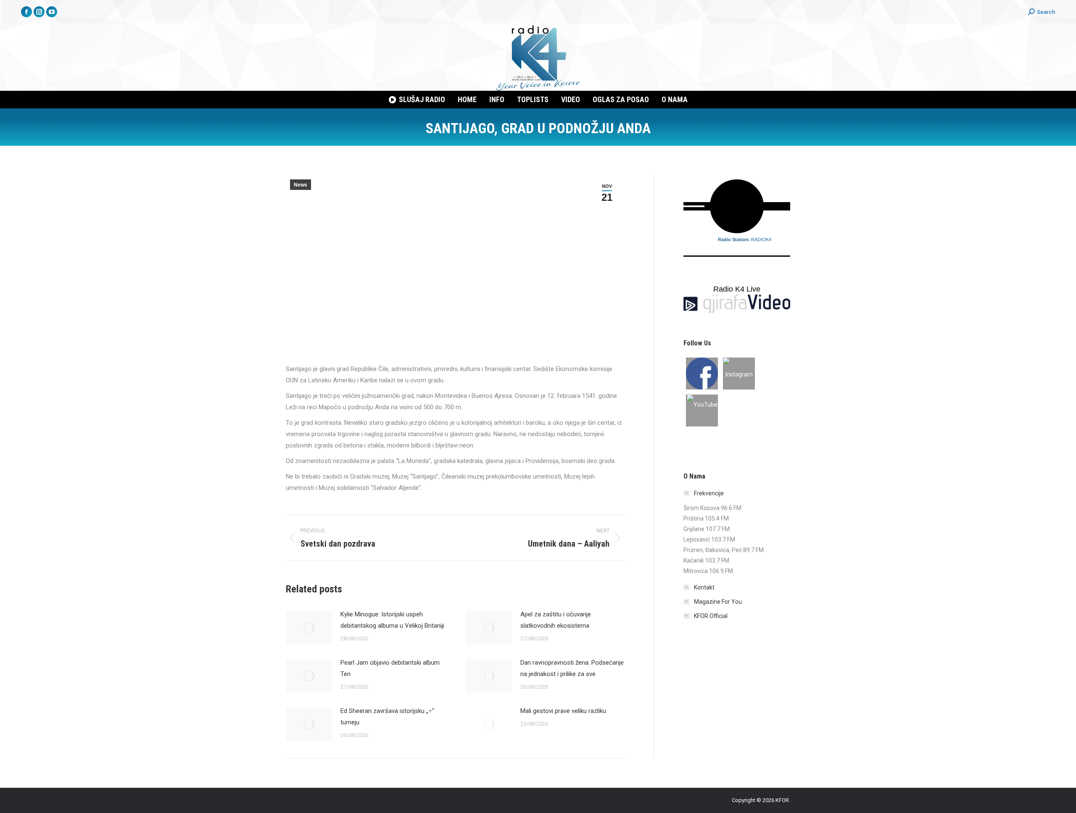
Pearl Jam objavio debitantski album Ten (390, 668)
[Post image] (309, 628)
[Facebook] (702, 373)
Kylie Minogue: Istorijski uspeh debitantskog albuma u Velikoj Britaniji (392, 619)
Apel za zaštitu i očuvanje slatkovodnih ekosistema (555, 619)
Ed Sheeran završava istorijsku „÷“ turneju (387, 716)
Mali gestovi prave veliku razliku (563, 711)
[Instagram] (739, 373)
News (300, 185)
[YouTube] (702, 410)
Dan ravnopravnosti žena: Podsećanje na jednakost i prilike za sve (572, 668)
